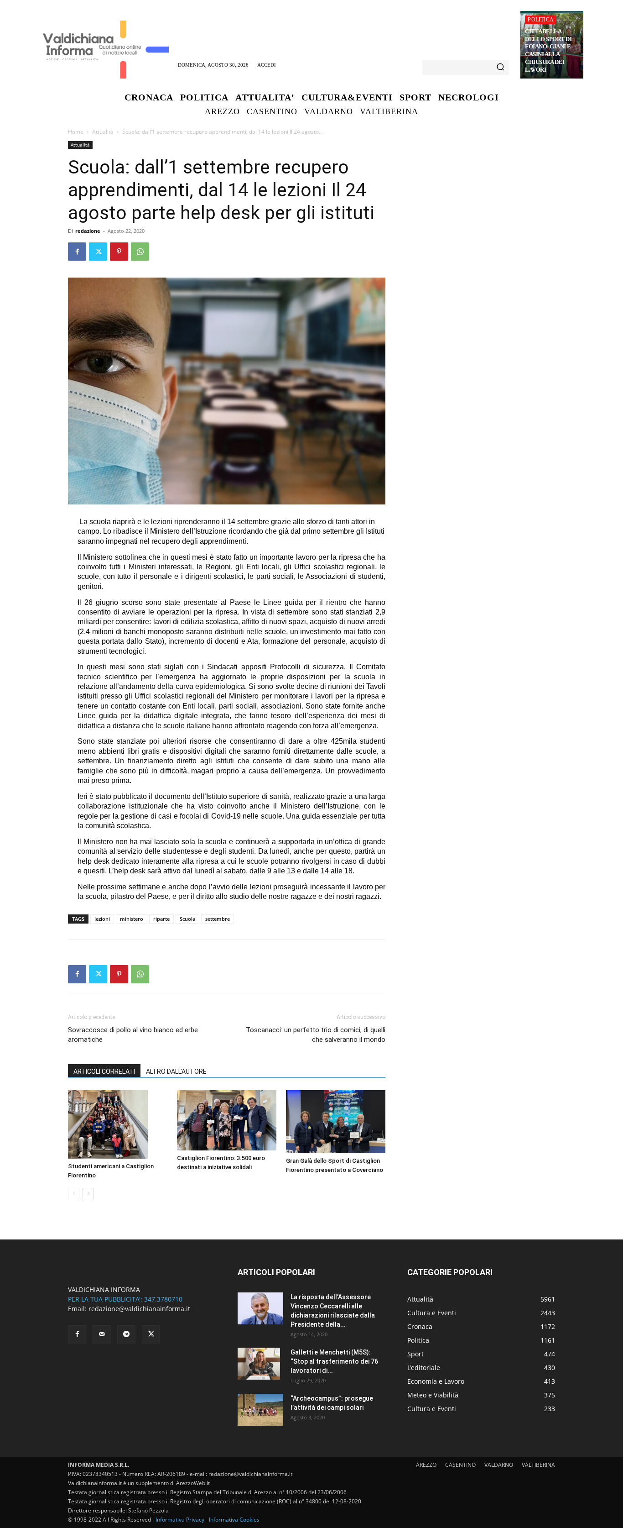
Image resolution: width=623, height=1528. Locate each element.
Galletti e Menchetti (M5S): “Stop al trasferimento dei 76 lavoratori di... (334, 1361)
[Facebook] (77, 251)
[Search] (500, 67)
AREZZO (426, 1465)
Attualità (103, 132)
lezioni (102, 918)
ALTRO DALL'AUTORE (176, 1071)
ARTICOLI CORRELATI (104, 1071)
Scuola (187, 918)
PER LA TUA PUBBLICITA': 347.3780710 (125, 1299)
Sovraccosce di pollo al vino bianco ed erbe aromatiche (133, 1035)
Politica (541, 19)
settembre (217, 918)
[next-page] (88, 1193)
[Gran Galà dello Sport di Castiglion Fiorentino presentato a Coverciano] (335, 1121)
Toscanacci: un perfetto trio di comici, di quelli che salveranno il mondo (315, 1035)
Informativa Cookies (234, 1519)
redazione (87, 230)
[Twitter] (98, 251)
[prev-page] (73, 1193)
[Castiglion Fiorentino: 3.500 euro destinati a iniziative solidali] (226, 1120)
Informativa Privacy (180, 1519)
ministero (131, 918)
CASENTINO (460, 1465)
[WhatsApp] (140, 251)
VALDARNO (498, 1465)
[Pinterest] (119, 251)
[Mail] (102, 1334)
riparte (161, 918)
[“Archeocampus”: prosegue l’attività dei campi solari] (260, 1410)
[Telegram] (126, 1334)
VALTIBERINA (538, 1465)
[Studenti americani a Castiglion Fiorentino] (117, 1124)
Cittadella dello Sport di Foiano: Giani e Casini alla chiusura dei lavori (548, 50)
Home (75, 132)
